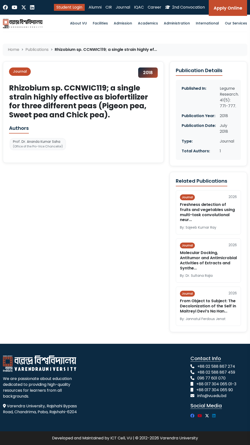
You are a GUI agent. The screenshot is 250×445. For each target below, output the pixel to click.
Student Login (69, 7)
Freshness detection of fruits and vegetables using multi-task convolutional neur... (207, 212)
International (207, 23)
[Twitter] (23, 7)
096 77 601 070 (211, 378)
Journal (123, 7)
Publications (37, 49)
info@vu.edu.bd (211, 396)
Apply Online (228, 8)
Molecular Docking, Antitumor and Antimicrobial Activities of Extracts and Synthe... (208, 260)
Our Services (236, 23)
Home (13, 49)
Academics (148, 23)
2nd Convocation (188, 7)
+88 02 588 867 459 (216, 372)
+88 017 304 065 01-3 (216, 384)
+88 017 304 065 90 (214, 390)
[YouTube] (14, 7)
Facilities (100, 23)
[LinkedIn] (32, 7)
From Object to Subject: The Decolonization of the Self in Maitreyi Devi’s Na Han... (208, 306)
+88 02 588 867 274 (216, 366)
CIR (108, 7)
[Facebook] (5, 7)
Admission (123, 23)
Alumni (95, 7)
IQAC (139, 7)
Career (154, 7)
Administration (177, 23)
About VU (78, 23)
